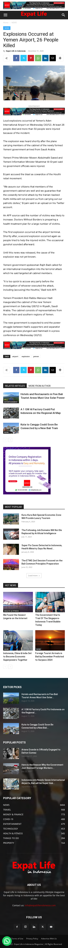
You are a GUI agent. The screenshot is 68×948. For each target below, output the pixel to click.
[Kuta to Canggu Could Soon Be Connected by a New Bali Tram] (11, 428)
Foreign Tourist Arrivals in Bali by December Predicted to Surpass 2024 (49, 656)
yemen (36, 356)
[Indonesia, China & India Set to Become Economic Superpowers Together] (18, 640)
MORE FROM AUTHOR (40, 386)
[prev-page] (5, 440)
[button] (5, 15)
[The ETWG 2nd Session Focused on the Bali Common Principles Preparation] (11, 564)
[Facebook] (16, 58)
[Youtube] (51, 927)
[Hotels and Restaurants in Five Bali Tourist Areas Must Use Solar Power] (11, 397)
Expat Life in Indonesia (16, 51)
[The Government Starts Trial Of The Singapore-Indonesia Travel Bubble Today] (50, 602)
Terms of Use (17, 938)
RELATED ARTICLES (15, 386)
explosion (26, 356)
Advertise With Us (49, 938)
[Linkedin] (45, 58)
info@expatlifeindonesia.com (40, 905)
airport (15, 356)
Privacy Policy (32, 938)
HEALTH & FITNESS (11, 611)
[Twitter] (23, 58)
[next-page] (10, 440)
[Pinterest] (31, 58)
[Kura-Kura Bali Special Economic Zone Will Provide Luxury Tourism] (11, 518)
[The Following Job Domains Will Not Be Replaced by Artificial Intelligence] (11, 534)
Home (6, 22)
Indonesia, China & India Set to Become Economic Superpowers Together (17, 656)
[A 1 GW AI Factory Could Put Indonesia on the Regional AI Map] (11, 413)
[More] (60, 58)
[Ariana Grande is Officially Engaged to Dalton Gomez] (11, 753)
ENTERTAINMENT (11, 402)
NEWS (14, 22)
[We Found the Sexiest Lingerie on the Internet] (18, 602)
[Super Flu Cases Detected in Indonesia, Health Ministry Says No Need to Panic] (11, 549)
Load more (33, 575)
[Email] (52, 58)
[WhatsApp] (38, 58)
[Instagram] (25, 927)
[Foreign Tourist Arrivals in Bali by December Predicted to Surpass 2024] (50, 640)
